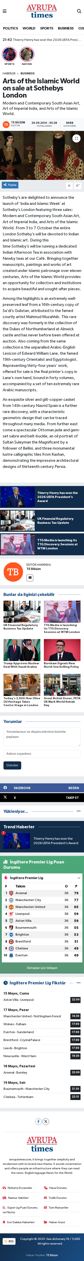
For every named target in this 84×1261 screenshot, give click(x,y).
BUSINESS (65, 28)
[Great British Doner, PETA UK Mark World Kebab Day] (62, 685)
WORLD (29, 28)
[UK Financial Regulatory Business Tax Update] (21, 611)
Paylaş (12, 184)
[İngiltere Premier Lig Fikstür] (79, 983)
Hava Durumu (58, 1187)
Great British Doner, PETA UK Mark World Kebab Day (62, 702)
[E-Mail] (30, 578)
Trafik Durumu (58, 1197)
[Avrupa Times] (42, 11)
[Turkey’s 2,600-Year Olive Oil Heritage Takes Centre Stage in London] (21, 685)
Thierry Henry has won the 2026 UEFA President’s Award (42, 40)
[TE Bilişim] (13, 572)
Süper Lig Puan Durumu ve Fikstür (20, 1210)
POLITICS (10, 28)
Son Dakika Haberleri (20, 1222)
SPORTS (46, 28)
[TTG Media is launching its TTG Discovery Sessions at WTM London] (62, 611)
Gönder (12, 765)
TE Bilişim (34, 569)
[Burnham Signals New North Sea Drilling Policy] (62, 650)
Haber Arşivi (57, 1222)
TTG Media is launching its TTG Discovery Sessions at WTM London (62, 629)
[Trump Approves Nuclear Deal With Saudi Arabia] (21, 650)
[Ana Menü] (5, 11)
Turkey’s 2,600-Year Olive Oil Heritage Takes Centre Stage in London (21, 702)
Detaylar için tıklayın (42, 968)
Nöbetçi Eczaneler (20, 1187)
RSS (11, 1241)
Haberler (9, 73)
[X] (45, 1121)
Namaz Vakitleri (18, 1197)
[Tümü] (79, 811)
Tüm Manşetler (59, 1207)
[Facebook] (38, 1121)
